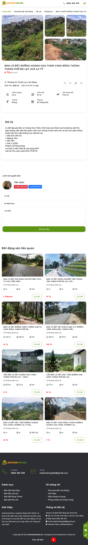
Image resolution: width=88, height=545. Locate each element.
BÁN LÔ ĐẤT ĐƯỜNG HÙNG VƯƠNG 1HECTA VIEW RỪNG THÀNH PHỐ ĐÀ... (22, 328)
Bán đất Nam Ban (12, 490)
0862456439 (36, 187)
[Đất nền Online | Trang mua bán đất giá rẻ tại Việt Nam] (13, 2)
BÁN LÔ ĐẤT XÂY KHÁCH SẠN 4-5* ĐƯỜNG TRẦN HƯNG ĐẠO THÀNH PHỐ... (65, 328)
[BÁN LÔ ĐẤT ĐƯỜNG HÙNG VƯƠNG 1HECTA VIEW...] (22, 313)
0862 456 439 (72, 3)
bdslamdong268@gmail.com (54, 473)
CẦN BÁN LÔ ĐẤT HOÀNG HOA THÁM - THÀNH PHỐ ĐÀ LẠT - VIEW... (20, 376)
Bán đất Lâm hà (11, 493)
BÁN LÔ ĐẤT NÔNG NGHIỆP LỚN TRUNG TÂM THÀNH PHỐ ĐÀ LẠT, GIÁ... (64, 280)
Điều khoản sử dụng (56, 496)
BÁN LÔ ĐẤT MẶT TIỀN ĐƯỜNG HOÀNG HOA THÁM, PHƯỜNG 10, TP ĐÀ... (20, 423)
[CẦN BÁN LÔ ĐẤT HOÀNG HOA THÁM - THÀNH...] (22, 360)
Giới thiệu (52, 493)
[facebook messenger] (85, 530)
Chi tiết (37, 296)
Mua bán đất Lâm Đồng (58, 490)
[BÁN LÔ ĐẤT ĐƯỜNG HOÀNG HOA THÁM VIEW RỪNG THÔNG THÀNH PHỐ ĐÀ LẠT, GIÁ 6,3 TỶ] (22, 38)
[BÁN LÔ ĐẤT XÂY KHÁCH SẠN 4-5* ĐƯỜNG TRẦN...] (65, 313)
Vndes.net (71, 534)
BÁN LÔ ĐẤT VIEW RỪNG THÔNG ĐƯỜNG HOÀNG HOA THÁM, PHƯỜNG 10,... (64, 423)
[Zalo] (85, 525)
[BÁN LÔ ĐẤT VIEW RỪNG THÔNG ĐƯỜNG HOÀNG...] (65, 408)
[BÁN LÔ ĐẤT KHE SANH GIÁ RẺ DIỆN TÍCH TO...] (22, 265)
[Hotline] (85, 535)
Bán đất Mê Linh (11, 500)
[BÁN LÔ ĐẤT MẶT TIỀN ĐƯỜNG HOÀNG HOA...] (22, 408)
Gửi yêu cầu (44, 229)
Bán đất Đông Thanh (13, 496)
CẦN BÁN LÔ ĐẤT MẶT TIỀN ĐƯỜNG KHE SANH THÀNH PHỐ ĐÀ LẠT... (64, 376)
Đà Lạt (15, 285)
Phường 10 (9, 285)
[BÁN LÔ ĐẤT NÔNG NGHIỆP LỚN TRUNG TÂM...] (65, 265)
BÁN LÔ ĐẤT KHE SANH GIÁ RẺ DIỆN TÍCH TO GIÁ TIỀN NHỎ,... (22, 280)
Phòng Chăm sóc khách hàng (60, 500)
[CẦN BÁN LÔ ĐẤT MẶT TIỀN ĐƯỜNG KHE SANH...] (65, 360)
